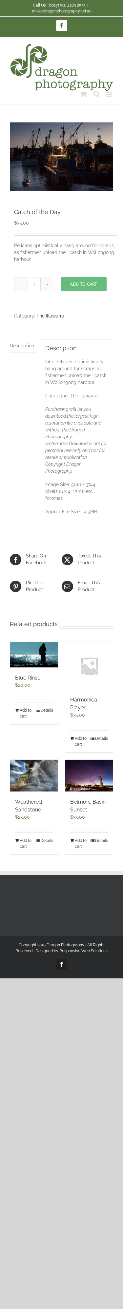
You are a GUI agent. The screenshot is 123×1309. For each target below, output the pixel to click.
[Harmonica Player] (89, 666)
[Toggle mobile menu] (109, 94)
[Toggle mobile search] (96, 94)
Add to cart (83, 284)
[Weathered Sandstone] (34, 775)
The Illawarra (50, 315)
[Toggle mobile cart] (83, 94)
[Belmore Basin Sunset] (89, 775)
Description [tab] (22, 345)
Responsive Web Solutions (83, 951)
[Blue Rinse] (34, 654)
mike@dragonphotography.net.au (62, 11)
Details (46, 710)
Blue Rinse (27, 678)
